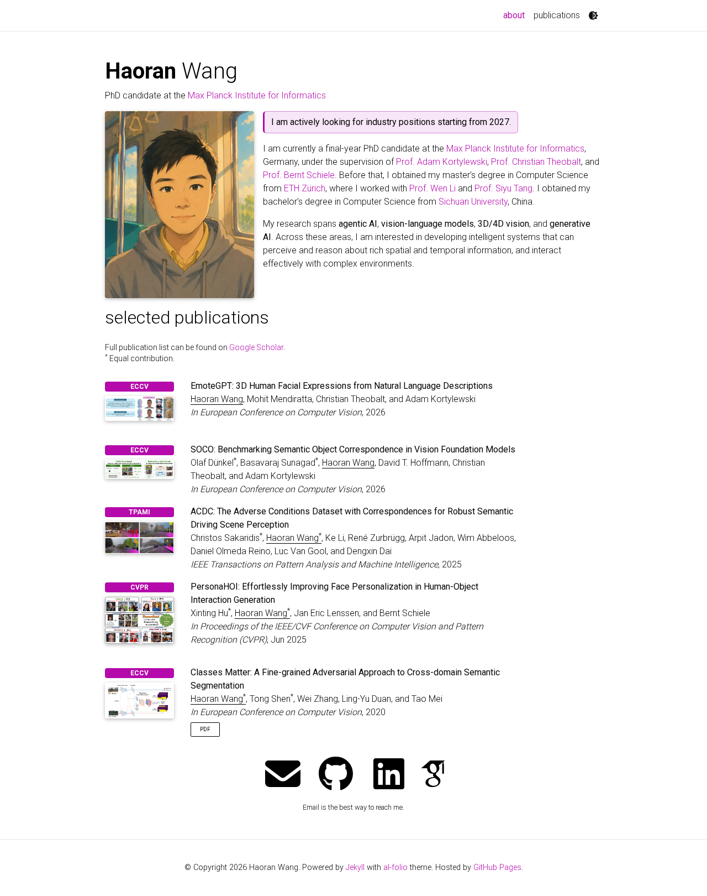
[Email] (283, 775)
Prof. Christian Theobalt (536, 162)
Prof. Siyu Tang (503, 188)
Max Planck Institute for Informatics (257, 95)
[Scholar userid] (433, 775)
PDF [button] (205, 729)
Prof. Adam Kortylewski (441, 162)
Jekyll (355, 867)
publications (557, 15)
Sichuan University (473, 201)
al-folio (395, 867)
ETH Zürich (304, 188)
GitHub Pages (497, 867)
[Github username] (336, 775)
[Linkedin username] (389, 775)
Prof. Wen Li (432, 188)
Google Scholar (256, 347)
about (516, 14)
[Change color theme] (593, 15)
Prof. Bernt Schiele (299, 175)
